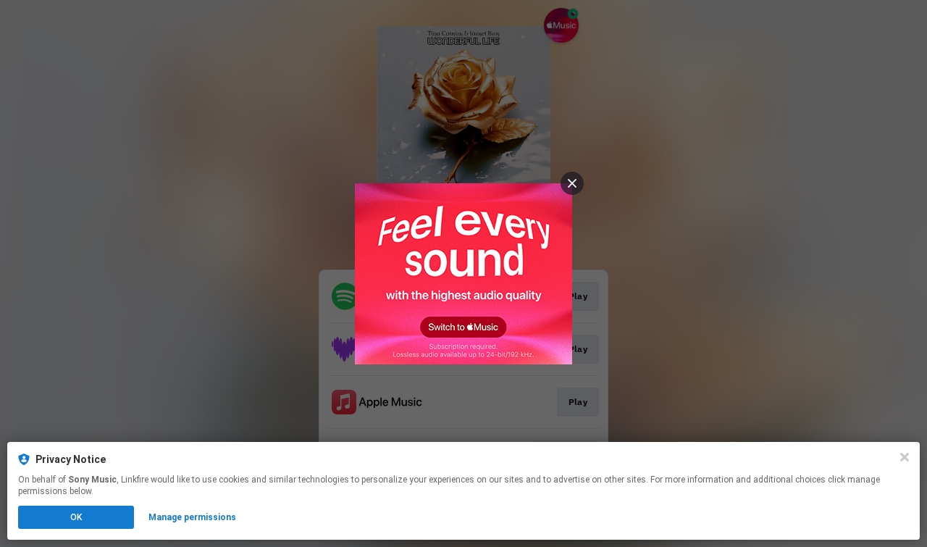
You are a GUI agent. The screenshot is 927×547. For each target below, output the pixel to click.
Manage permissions (192, 517)
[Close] (904, 457)
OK (76, 517)
